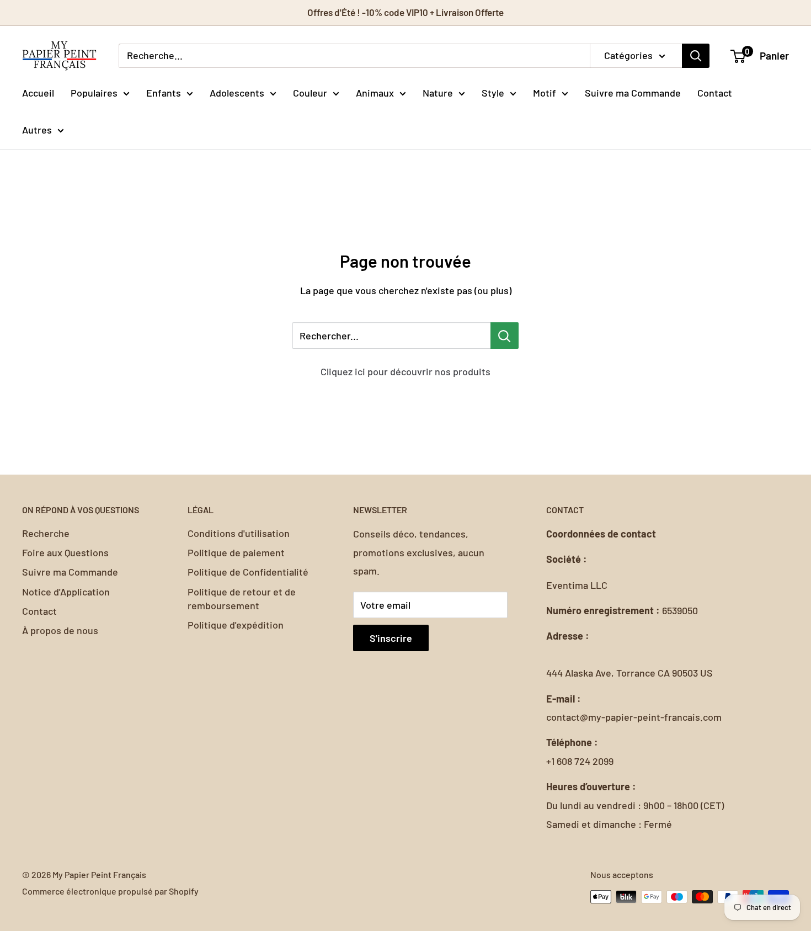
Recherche (46, 533)
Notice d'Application (66, 592)
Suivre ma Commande (633, 92)
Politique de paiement (236, 552)
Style (493, 92)
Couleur (310, 92)
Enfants (163, 92)
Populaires (94, 92)
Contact (714, 92)
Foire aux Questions (65, 552)
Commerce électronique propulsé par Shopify (110, 891)
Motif (544, 92)
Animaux (375, 92)
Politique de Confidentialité (248, 572)
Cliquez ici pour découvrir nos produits (405, 371)
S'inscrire (391, 638)
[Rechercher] (695, 56)
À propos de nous (60, 630)
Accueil (38, 92)
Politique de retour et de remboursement (242, 598)
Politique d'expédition (236, 625)
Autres (37, 130)
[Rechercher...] (504, 335)
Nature (438, 92)
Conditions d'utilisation (239, 533)
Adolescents (237, 92)
